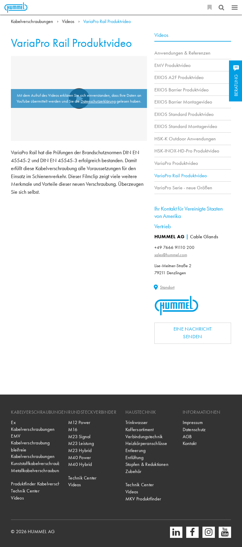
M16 (72, 430)
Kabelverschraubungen (32, 21)
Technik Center (25, 491)
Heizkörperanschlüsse (146, 443)
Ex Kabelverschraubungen (33, 426)
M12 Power (79, 423)
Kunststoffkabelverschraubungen (35, 463)
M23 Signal (79, 437)
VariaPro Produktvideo (176, 163)
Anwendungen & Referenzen (182, 53)
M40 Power (79, 458)
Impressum (193, 423)
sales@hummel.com (170, 255)
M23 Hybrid (79, 451)
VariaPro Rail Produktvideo (107, 21)
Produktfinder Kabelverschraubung (35, 484)
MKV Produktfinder (143, 499)
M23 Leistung (81, 443)
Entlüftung (134, 458)
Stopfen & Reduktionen (147, 464)
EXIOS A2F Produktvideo (179, 77)
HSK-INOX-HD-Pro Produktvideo (186, 150)
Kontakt (190, 443)
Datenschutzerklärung (98, 101)
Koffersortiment (139, 430)
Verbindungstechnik (144, 437)
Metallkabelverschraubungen (35, 471)
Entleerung (135, 451)
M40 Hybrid (80, 464)
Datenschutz (194, 430)
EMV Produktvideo (172, 65)
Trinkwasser (136, 423)
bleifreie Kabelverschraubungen (33, 453)
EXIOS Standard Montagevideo (185, 126)
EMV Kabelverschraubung (30, 439)
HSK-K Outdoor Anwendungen (185, 138)
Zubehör (133, 471)
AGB (187, 437)
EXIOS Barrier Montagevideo (183, 101)
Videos (68, 21)
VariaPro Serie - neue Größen (183, 187)
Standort (167, 287)
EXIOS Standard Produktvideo (184, 114)
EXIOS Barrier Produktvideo (181, 89)
